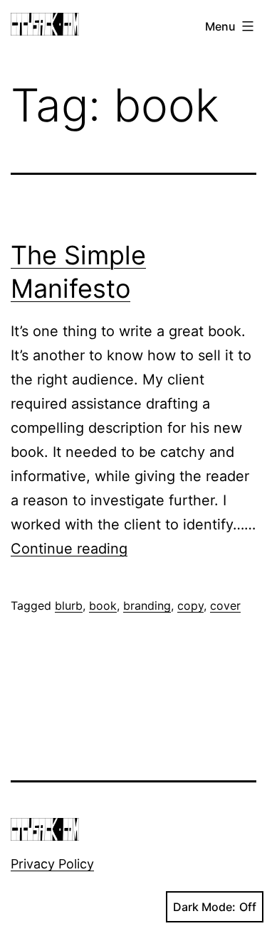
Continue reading (69, 548)
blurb (69, 605)
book (103, 605)
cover (225, 605)
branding (147, 605)
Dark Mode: (204, 907)
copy (190, 605)
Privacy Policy (52, 863)
